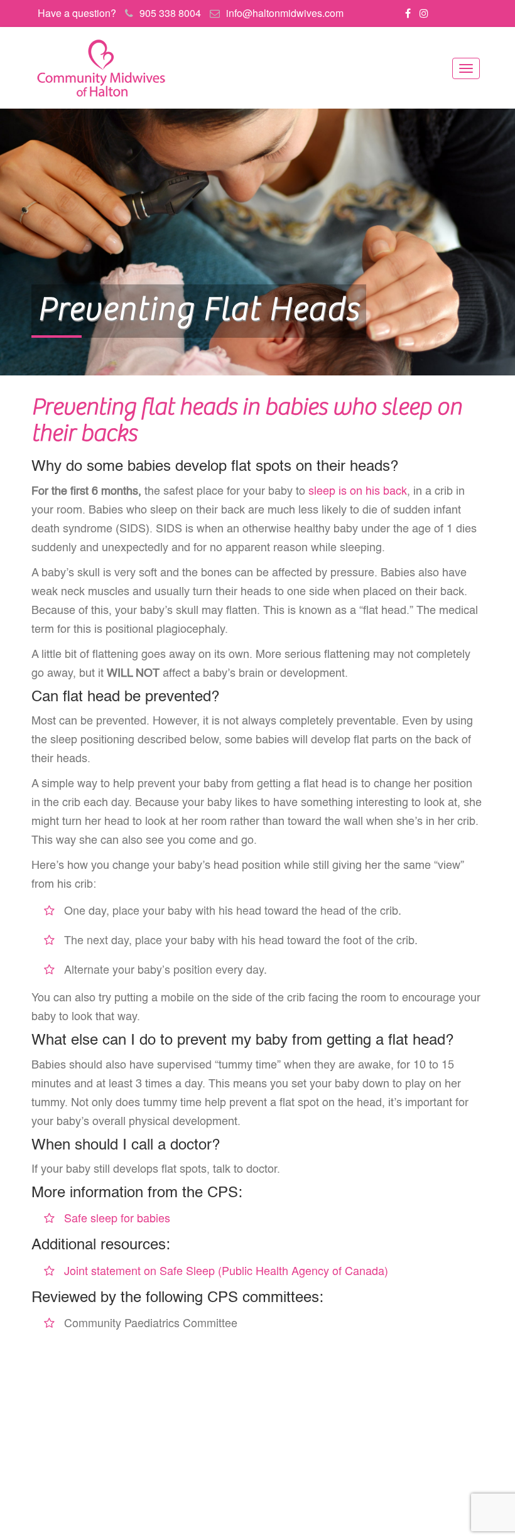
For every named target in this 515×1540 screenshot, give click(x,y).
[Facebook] (408, 13)
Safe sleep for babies (117, 1217)
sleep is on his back (357, 491)
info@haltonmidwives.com (285, 13)
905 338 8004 (170, 13)
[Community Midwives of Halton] (100, 67)
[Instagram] (424, 13)
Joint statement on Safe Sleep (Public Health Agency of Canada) (226, 1270)
